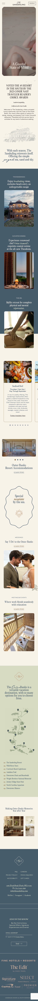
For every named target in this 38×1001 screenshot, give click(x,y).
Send (17, 944)
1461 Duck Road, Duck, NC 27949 (19, 885)
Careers (24, 872)
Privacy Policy (11, 875)
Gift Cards (25, 878)
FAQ (16, 872)
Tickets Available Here (17, 416)
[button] (10, 425)
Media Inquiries (27, 875)
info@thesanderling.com (19, 891)
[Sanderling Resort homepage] (19, 3)
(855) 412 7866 (20, 888)
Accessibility (12, 878)
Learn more (19, 472)
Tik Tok (10, 895)
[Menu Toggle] (4, 3)
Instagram (18, 895)
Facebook (28, 895)
